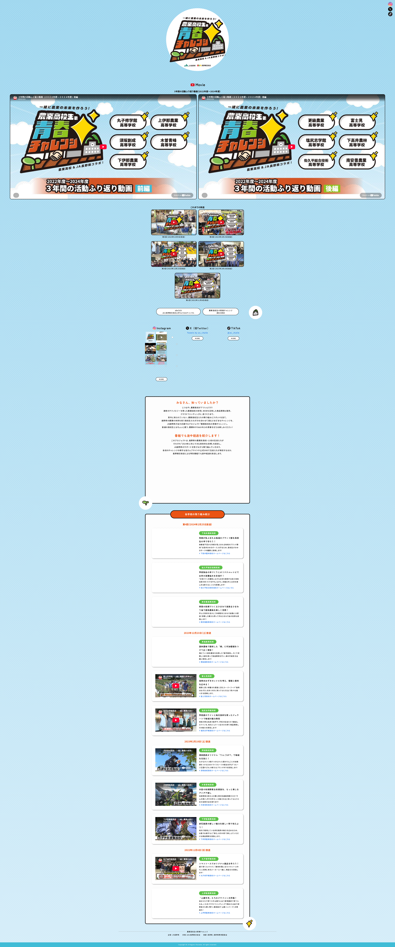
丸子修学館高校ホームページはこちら (215, 875)
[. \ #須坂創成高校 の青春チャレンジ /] (172, 337)
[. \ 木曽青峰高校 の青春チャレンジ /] (150, 348)
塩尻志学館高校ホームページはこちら (215, 730)
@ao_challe (233, 332)
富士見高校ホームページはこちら (214, 696)
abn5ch (178, 311)
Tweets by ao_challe (197, 332)
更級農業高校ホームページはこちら (214, 662)
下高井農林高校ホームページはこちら (215, 553)
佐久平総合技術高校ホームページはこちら (217, 588)
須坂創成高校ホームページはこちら (214, 770)
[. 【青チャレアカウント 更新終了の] (150, 337)
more (161, 379)
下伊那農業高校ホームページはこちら (215, 839)
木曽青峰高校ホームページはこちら (214, 805)
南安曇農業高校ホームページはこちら (215, 622)
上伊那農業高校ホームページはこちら (215, 913)
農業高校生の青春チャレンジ (220, 311)
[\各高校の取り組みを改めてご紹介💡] (161, 348)
